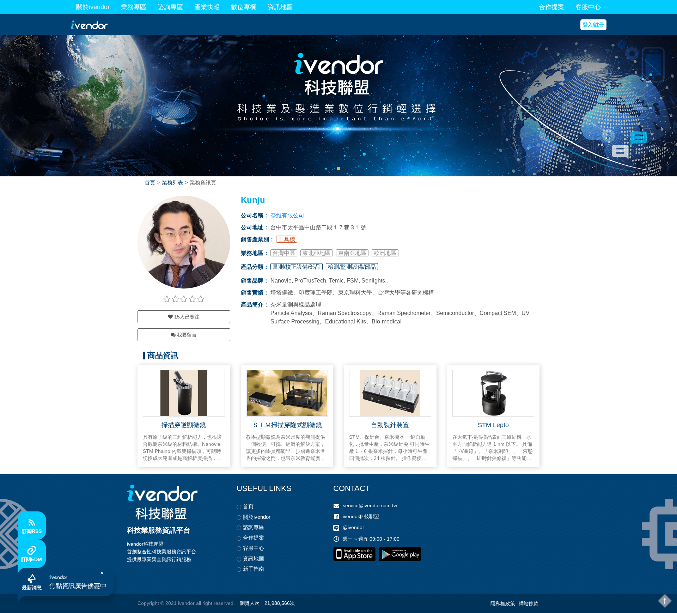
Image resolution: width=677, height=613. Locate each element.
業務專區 (133, 7)
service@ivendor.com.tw (370, 505)
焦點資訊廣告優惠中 (77, 586)
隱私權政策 (502, 603)
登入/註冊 (593, 25)
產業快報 (207, 7)
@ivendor (353, 527)
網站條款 (528, 603)
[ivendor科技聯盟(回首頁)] (162, 502)
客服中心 (588, 7)
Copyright (148, 603)
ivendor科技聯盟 (361, 516)
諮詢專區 (170, 7)
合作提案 (551, 7)
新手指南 (253, 569)
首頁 (150, 183)
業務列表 (172, 183)
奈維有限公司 (287, 215)
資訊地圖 (280, 7)
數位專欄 (243, 7)
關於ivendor (93, 7)
